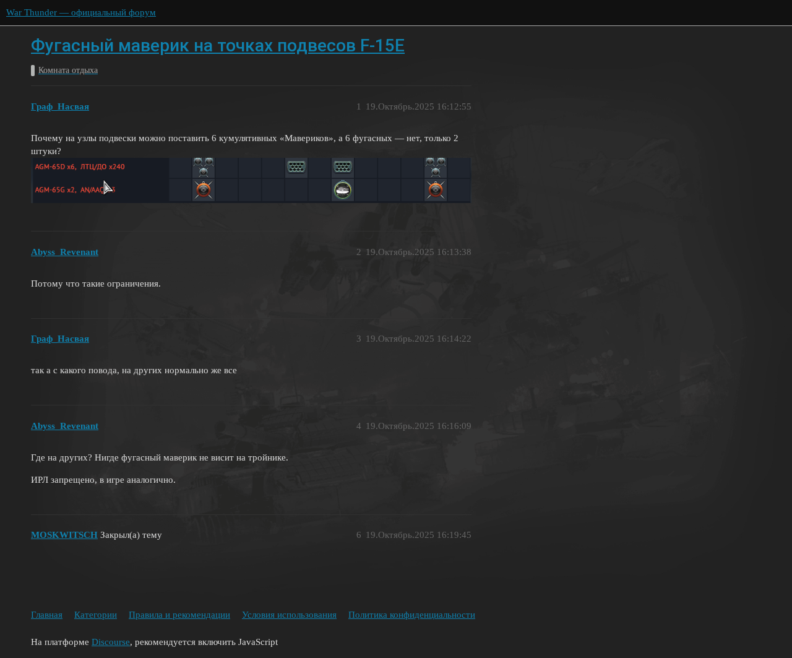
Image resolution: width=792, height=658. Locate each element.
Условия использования (289, 615)
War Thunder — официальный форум (81, 12)
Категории (95, 615)
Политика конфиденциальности (411, 615)
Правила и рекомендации (179, 615)
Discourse (111, 642)
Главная (46, 615)
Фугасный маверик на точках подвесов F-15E (218, 45)
